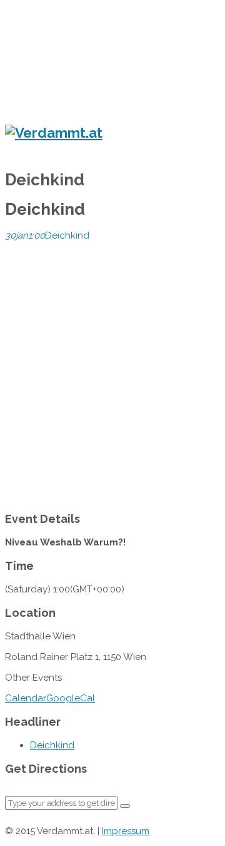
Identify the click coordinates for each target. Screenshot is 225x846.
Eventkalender (59, 34)
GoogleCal (70, 698)
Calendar (25, 698)
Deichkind (52, 745)
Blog (39, 105)
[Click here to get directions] (125, 806)
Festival (67, 79)
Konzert (67, 65)
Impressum (125, 831)
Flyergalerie (74, 51)
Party (63, 92)
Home (42, 17)
